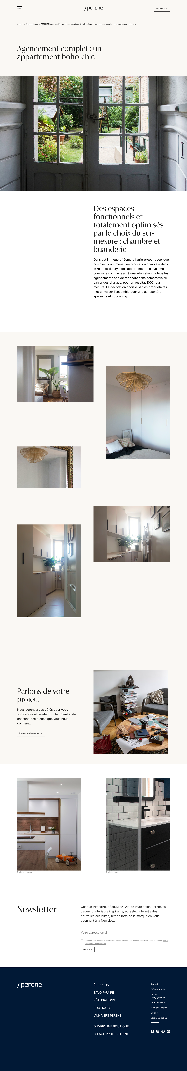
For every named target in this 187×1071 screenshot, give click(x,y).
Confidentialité (158, 1002)
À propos (101, 985)
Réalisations (104, 1000)
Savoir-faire (104, 992)
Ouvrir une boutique (92, 40)
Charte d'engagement (17, 40)
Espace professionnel (112, 1034)
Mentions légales (159, 1007)
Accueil (154, 984)
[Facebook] (159, 40)
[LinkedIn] (168, 40)
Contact (154, 1012)
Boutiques (102, 1008)
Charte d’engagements (158, 996)
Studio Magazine (159, 1018)
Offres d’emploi (158, 989)
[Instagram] (163, 40)
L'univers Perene (107, 1015)
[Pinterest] (173, 40)
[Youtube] (178, 40)
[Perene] (93, 9)
